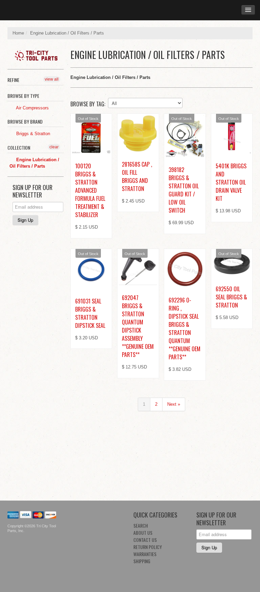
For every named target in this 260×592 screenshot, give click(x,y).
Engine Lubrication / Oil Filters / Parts (34, 163)
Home (18, 33)
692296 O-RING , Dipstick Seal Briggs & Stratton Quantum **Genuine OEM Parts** (184, 328)
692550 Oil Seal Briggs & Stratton (231, 297)
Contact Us (145, 539)
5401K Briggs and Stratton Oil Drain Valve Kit (231, 182)
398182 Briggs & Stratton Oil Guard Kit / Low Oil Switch (184, 190)
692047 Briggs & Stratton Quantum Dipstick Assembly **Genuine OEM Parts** (138, 326)
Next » (173, 404)
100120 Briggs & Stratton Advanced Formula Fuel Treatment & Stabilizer (90, 190)
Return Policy (147, 546)
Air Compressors (32, 107)
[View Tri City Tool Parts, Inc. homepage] (38, 54)
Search (140, 525)
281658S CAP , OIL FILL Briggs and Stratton (137, 176)
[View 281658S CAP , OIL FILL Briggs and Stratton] (138, 133)
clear (54, 147)
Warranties (144, 553)
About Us (142, 532)
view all (52, 79)
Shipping (141, 561)
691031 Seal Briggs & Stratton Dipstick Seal (90, 313)
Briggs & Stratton (32, 133)
